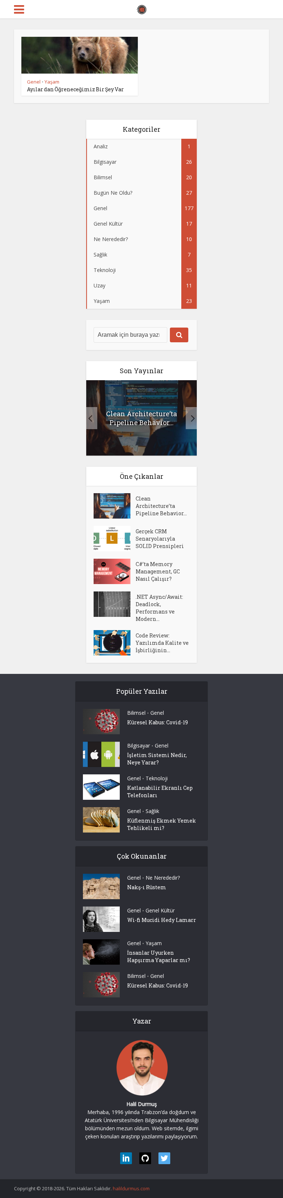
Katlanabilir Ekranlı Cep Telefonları (160, 791)
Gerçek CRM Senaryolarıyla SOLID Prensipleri (160, 538)
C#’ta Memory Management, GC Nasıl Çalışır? (158, 571)
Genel (34, 81)
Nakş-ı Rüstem (146, 887)
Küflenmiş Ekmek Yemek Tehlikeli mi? (161, 824)
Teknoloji (157, 778)
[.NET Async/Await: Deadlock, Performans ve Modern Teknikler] (115, 604)
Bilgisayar (138, 745)
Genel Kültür (160, 910)
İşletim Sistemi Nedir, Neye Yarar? (157, 759)
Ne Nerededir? (163, 877)
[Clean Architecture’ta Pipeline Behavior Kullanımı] (115, 506)
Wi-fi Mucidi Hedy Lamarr (161, 919)
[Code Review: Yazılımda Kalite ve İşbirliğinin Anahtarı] (115, 642)
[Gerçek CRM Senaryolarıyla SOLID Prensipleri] (115, 538)
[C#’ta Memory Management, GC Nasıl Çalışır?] (115, 571)
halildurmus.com (131, 1188)
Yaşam (52, 81)
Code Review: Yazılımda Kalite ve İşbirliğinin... (162, 643)
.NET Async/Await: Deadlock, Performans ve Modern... (159, 607)
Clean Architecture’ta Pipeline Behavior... (141, 418)
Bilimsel (136, 712)
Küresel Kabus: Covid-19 (157, 722)
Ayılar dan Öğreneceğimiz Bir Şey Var (75, 89)
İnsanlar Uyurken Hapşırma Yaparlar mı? (158, 956)
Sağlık (152, 810)
